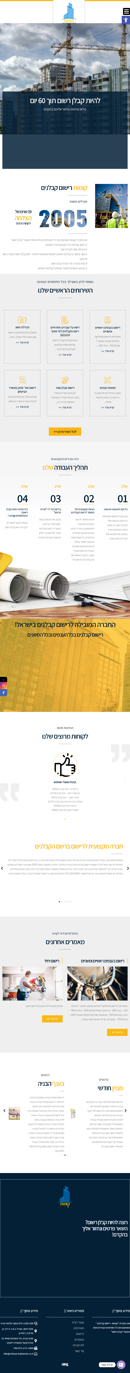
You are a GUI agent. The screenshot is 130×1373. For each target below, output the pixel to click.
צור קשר (79, 1351)
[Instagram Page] (3, 685)
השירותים (79, 1328)
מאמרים (79, 1339)
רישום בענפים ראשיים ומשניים (102, 961)
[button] (126, 20)
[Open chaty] (121, 1364)
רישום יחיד (51, 961)
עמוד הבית (78, 1322)
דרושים (80, 1334)
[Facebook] (3, 692)
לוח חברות (78, 1345)
